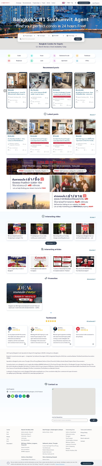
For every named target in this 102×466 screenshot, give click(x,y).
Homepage (18, 2)
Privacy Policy (84, 432)
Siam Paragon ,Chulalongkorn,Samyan (53, 429)
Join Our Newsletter (57, 417)
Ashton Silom (46, 459)
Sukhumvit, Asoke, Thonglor (50, 443)
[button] (99, 22)
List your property (83, 3)
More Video (50, 243)
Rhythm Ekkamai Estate (48, 450)
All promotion (90, 279)
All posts (92, 114)
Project (43, 2)
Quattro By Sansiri (47, 452)
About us (83, 435)
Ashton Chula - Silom (48, 432)
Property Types (36, 2)
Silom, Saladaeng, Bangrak (50, 457)
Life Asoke (23, 438)
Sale (8, 432)
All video (92, 217)
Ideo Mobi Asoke (25, 440)
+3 (28, 396)
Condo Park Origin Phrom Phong (50, 445)
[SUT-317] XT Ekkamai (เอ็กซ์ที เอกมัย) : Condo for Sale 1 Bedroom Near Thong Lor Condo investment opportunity (39, 93)
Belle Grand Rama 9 (26, 434)
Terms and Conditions (86, 429)
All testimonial (90, 321)
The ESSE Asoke (46, 448)
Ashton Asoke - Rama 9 (27, 432)
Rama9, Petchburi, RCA (27, 429)
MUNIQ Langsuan (25, 451)
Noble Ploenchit (25, 447)
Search (78, 39)
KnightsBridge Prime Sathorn (28, 459)
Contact (53, 2)
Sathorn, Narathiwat (26, 457)
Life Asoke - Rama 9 (26, 436)
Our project (9, 443)
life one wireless (25, 449)
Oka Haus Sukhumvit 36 (48, 454)
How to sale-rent (85, 438)
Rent (8, 434)
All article (91, 250)
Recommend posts (27, 2)
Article (48, 2)
